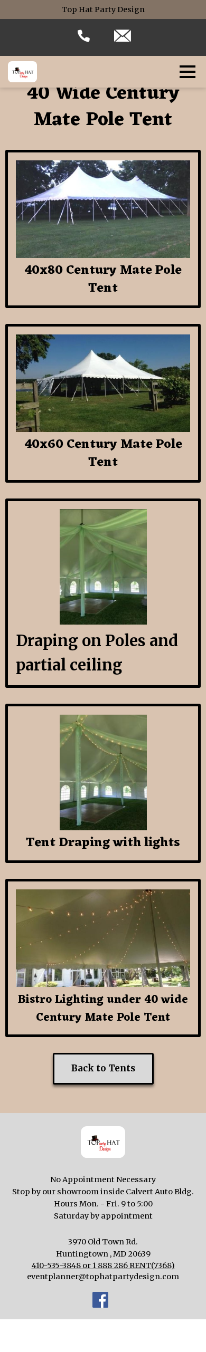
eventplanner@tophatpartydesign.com (103, 1276)
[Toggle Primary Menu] (187, 72)
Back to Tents (103, 1068)
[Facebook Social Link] (100, 1301)
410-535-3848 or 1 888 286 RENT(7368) (103, 1265)
